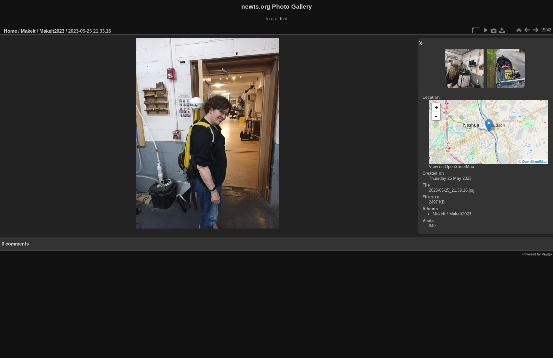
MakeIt (28, 31)
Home (10, 31)
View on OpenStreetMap (451, 166)
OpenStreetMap (534, 161)
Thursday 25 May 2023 (450, 178)
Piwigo (547, 254)
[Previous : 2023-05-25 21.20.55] (527, 30)
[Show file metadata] (494, 30)
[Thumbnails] (519, 30)
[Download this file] (502, 30)
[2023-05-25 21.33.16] (489, 125)
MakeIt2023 (51, 31)
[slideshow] (485, 30)
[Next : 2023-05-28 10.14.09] (535, 30)
